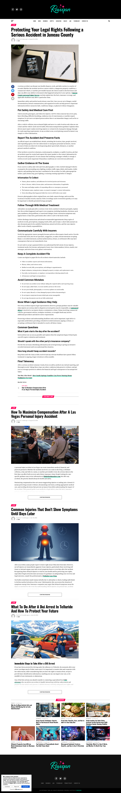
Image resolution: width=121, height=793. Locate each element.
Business (45, 21)
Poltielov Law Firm (50, 576)
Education (58, 21)
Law (70, 21)
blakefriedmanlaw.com (52, 476)
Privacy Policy (68, 783)
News (39, 21)
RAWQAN (78, 790)
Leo (19, 40)
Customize (7, 786)
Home (34, 21)
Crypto (52, 21)
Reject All (16, 786)
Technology (77, 21)
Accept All (25, 786)
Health (65, 21)
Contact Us (85, 21)
